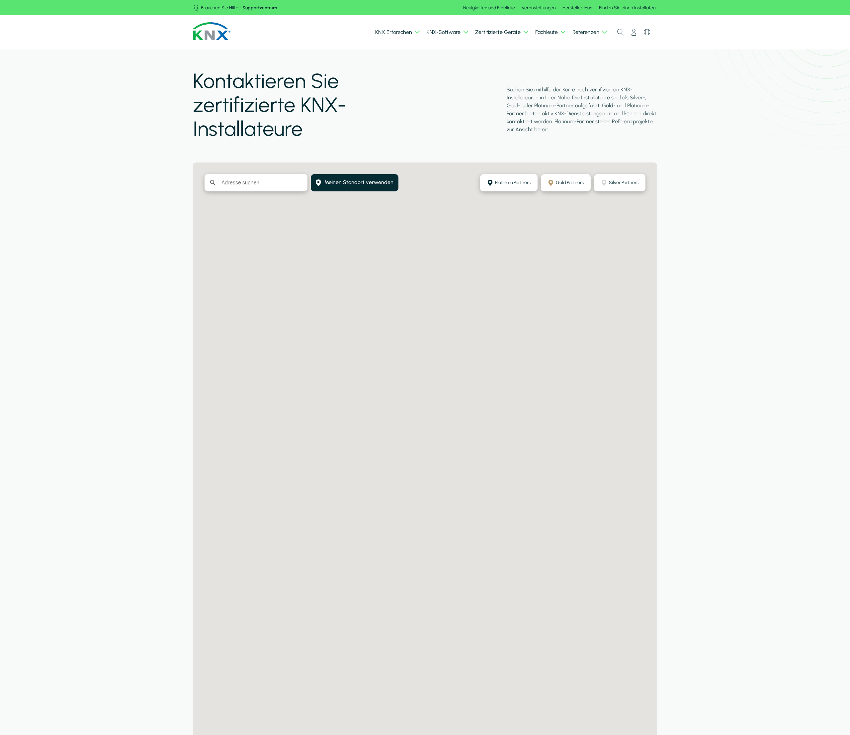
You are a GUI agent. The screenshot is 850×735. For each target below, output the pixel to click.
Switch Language (647, 32)
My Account (634, 32)
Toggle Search (620, 32)
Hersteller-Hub (577, 8)
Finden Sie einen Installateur (628, 8)
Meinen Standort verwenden (358, 182)
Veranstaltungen (539, 8)
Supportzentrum (259, 8)
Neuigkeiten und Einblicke (489, 8)
